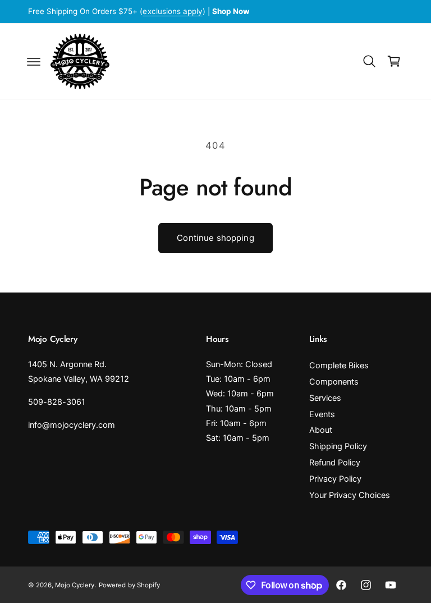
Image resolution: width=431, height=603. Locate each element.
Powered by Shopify (129, 585)
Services (325, 398)
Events (322, 414)
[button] (33, 61)
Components (334, 382)
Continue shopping (215, 237)
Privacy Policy (335, 479)
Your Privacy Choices (349, 495)
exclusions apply (172, 11)
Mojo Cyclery (74, 585)
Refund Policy (334, 463)
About (320, 430)
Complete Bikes (339, 365)
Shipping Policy (338, 446)
